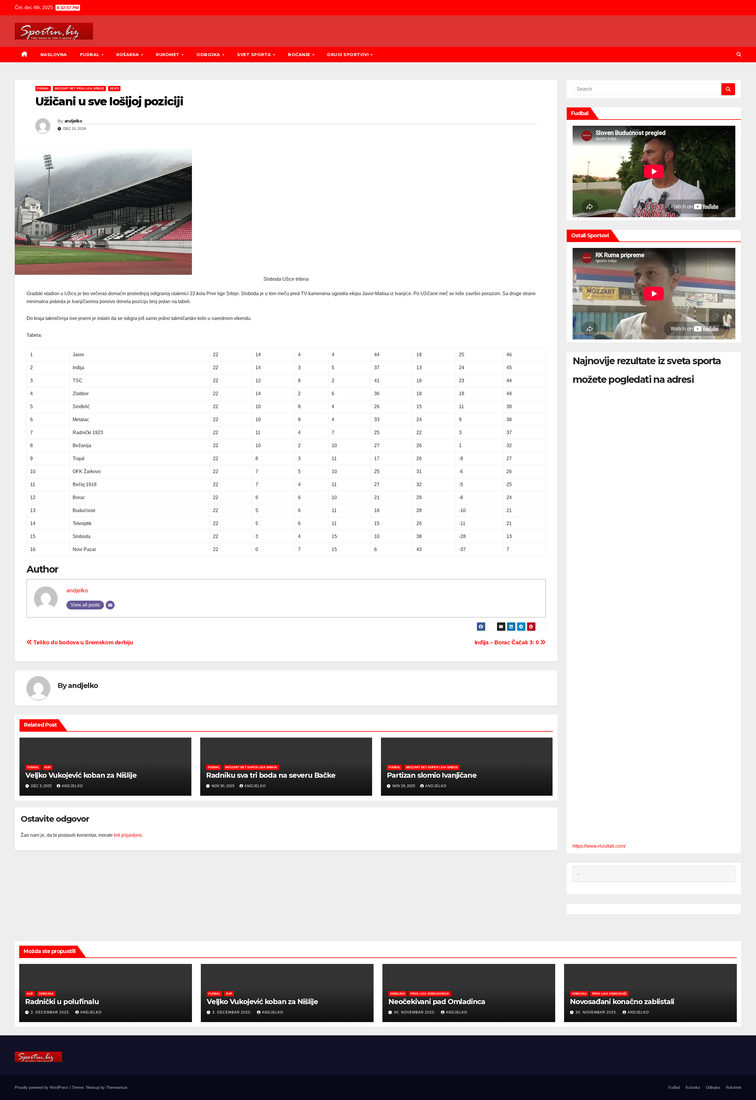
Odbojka (208, 54)
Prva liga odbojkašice (429, 993)
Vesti (114, 88)
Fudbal (90, 54)
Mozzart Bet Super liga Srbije (251, 767)
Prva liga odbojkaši (609, 993)
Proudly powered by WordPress (42, 1087)
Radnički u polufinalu (62, 1001)
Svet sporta (254, 54)
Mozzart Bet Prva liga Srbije (79, 88)
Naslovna (53, 54)
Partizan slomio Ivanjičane (432, 775)
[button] (739, 54)
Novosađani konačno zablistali (622, 1001)
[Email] (110, 605)
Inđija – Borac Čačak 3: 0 (507, 642)
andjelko (73, 121)
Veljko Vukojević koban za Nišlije (80, 775)
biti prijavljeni (128, 835)
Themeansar (116, 1087)
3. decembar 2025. (51, 1012)
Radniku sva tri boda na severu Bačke (270, 775)
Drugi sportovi (348, 54)
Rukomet (168, 54)
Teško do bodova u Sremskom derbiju (82, 642)
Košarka (128, 54)
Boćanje (300, 54)
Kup (48, 767)
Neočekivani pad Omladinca (436, 1001)
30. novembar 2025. (415, 1012)
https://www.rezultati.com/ (599, 846)
